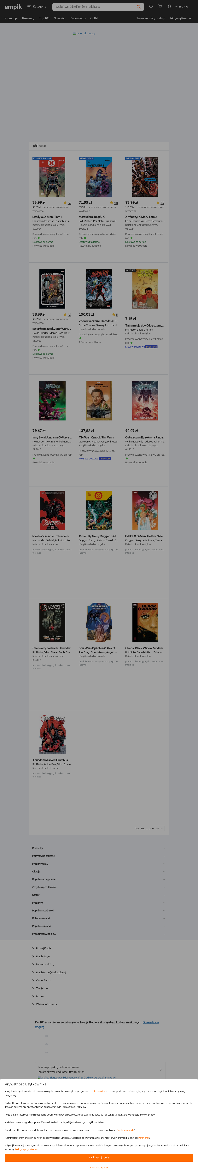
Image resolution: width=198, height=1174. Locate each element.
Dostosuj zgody (125, 1130)
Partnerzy (143, 1138)
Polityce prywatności (26, 1149)
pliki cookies (98, 1091)
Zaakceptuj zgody (99, 1157)
